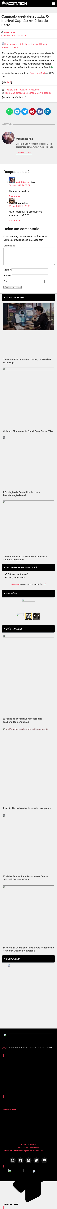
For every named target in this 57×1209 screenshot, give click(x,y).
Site (5, 281)
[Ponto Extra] (28, 616)
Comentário (9, 246)
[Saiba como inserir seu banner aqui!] (20, 616)
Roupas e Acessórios (28, 90)
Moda (33, 93)
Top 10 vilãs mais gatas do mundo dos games (27, 808)
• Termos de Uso (28, 1144)
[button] (9, 111)
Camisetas (16, 93)
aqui (44, 584)
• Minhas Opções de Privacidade (28, 1151)
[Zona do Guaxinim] (36, 616)
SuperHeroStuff (37, 73)
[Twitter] (36, 1160)
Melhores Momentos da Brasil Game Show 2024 (28, 431)
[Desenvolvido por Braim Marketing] (41, 1172)
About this (15, 584)
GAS (9, 82)
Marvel (25, 93)
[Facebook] (21, 1160)
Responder (14, 196)
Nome (7, 270)
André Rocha (22, 182)
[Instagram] (13, 1160)
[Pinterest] (28, 1160)
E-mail (7, 275)
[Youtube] (44, 1160)
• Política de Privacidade (28, 1148)
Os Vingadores (44, 93)
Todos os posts (24, 152)
